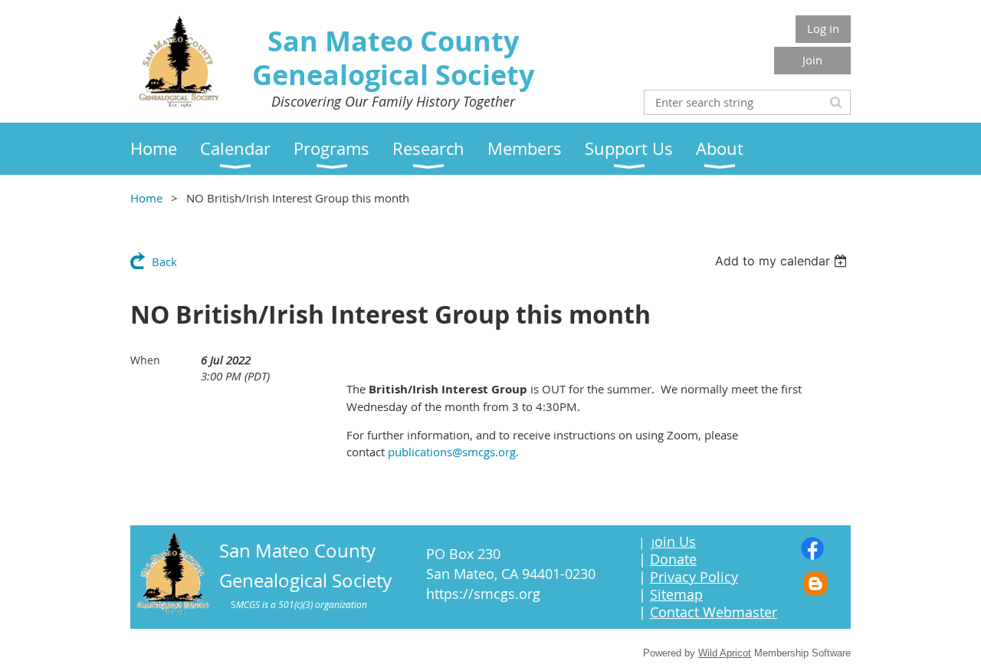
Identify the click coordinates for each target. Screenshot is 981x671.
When (145, 360)
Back (164, 261)
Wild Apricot (724, 653)
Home (146, 198)
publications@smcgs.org (452, 451)
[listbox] (783, 261)
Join (812, 59)
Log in (823, 28)
